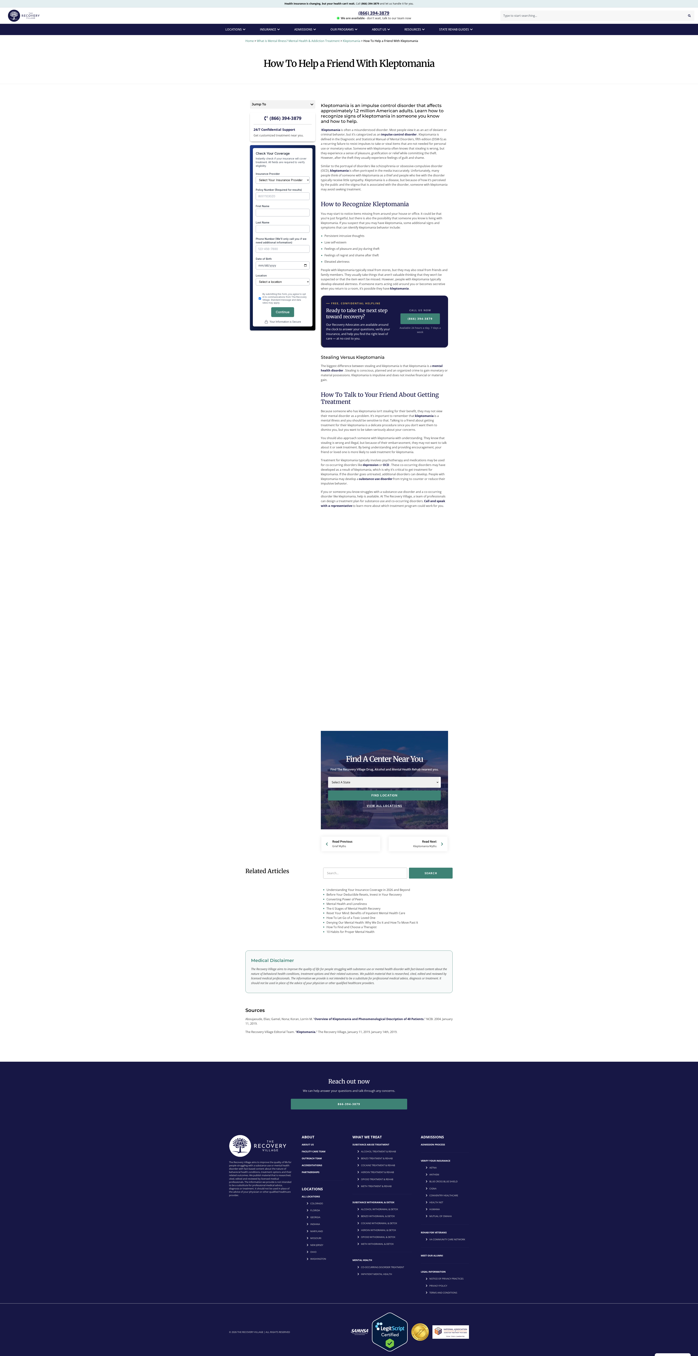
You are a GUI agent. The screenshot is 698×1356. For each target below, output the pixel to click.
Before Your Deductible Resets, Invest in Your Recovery (364, 895)
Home (249, 41)
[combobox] (591, 16)
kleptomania (339, 171)
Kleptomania (351, 41)
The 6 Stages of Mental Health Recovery (353, 909)
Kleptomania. (306, 1032)
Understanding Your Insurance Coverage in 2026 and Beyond (368, 890)
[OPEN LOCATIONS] (244, 29)
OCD (386, 465)
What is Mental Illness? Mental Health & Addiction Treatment (298, 41)
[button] (312, 104)
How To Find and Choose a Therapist (351, 927)
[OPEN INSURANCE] (278, 29)
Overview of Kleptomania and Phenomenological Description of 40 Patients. (369, 1019)
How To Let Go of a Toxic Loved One (350, 918)
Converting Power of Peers (344, 899)
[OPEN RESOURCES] (423, 29)
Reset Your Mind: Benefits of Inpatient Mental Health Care (365, 913)
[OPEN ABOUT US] (388, 29)
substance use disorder (375, 479)
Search (431, 873)
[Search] (689, 16)
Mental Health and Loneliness (346, 904)
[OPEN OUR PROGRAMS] (356, 29)
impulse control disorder (399, 134)
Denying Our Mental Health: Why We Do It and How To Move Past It (372, 923)
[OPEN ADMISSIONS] (314, 29)
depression (371, 465)
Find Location (384, 795)
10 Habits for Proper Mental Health (350, 932)
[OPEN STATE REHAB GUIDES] (471, 29)
